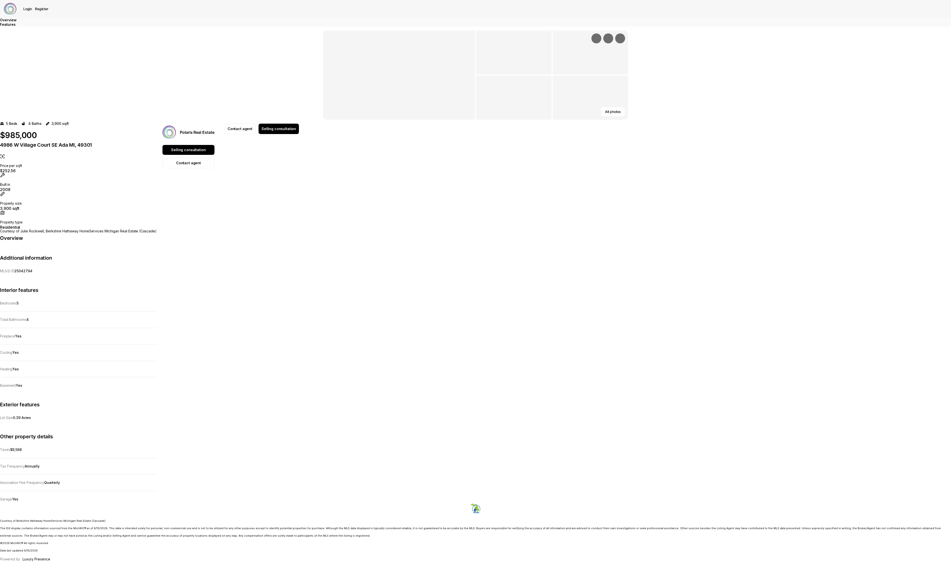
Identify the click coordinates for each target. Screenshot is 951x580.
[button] (399, 75)
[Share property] (620, 38)
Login (27, 9)
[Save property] (608, 38)
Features (8, 24)
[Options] (596, 38)
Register (41, 9)
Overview (8, 20)
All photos (613, 112)
